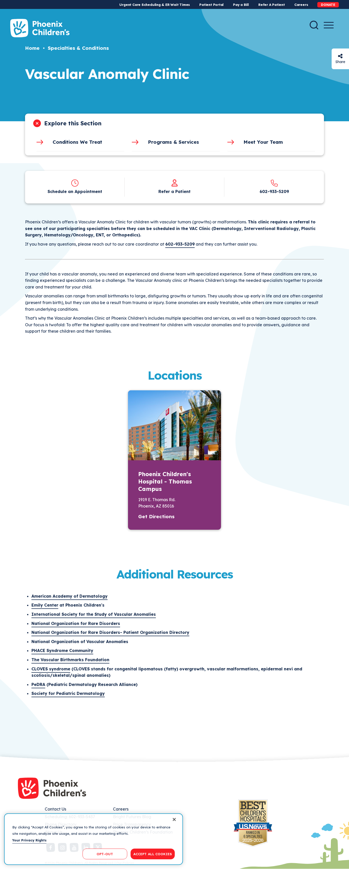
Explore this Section (72, 123)
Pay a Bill (241, 5)
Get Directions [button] (156, 516)
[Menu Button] (329, 25)
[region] (93, 839)
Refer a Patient (174, 191)
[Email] (340, 56)
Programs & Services (173, 142)
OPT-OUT (105, 854)
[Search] (314, 25)
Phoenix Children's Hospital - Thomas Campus (165, 481)
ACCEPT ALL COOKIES (152, 854)
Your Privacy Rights (29, 840)
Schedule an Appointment (75, 191)
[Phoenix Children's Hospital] (39, 28)
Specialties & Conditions (78, 48)
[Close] (174, 819)
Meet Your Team (263, 142)
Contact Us (55, 809)
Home (32, 48)
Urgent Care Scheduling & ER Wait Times (154, 5)
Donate (328, 5)
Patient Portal (211, 5)
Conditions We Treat (77, 142)
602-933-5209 (274, 191)
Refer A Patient (271, 5)
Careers (301, 5)
